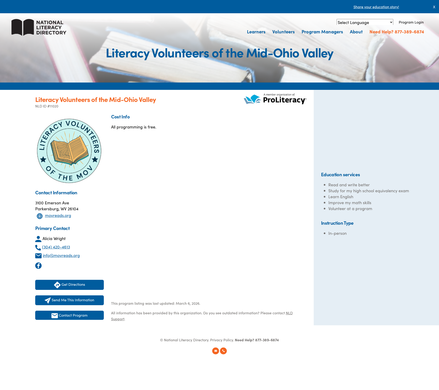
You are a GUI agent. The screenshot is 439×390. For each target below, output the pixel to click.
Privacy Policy (221, 339)
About (356, 31)
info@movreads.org (61, 255)
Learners (256, 31)
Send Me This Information (72, 299)
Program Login (411, 21)
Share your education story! (376, 6)
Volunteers (283, 31)
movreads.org (58, 215)
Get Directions (73, 284)
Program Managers (322, 31)
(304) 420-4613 (56, 247)
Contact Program (73, 315)
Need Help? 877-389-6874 (396, 31)
